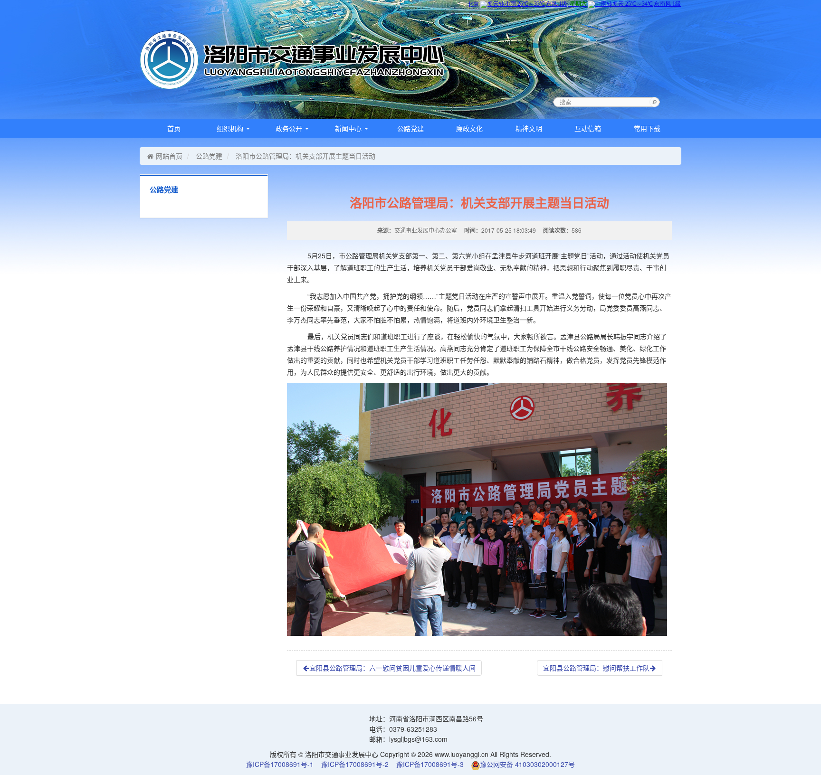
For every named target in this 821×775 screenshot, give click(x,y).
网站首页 (169, 156)
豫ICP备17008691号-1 (280, 764)
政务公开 (290, 128)
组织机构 (231, 128)
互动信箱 (587, 128)
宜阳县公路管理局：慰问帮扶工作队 (596, 667)
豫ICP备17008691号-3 (430, 764)
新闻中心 (349, 128)
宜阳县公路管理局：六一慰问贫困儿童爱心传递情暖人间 (392, 667)
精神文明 (529, 128)
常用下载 (647, 128)
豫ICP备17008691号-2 (355, 764)
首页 (174, 128)
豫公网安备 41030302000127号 (527, 764)
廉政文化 (469, 128)
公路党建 (410, 128)
